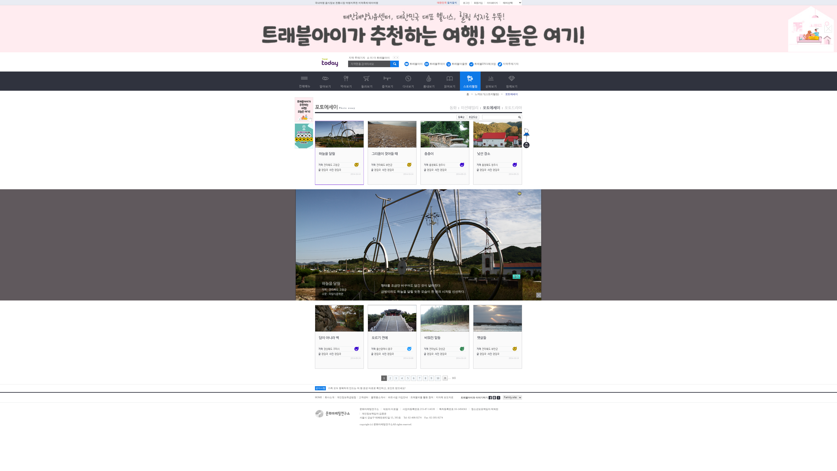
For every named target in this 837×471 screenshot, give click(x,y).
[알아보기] (325, 81)
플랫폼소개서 (378, 397)
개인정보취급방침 (346, 397)
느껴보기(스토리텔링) (487, 94)
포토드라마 (513, 108)
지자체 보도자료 (444, 397)
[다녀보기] (408, 81)
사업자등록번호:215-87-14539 (419, 409)
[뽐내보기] (428, 81)
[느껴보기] (470, 81)
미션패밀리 (469, 108)
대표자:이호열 (390, 409)
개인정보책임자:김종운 (374, 413)
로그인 (466, 3)
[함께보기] (511, 81)
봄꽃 (376, 57)
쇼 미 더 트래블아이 (360, 57)
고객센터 (363, 397)
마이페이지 (492, 3)
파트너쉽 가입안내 (398, 397)
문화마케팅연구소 (369, 409)
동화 (453, 108)
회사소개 (329, 397)
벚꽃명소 (385, 57)
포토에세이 (491, 108)
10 (438, 378)
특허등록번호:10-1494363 (453, 409)
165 (454, 378)
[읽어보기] (449, 81)
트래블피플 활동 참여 (421, 397)
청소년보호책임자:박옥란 (484, 409)
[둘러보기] (366, 81)
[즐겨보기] (387, 81)
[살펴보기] (491, 81)
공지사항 (320, 388)
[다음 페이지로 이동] (445, 378)
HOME (318, 397)
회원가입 (478, 3)
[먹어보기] (346, 81)
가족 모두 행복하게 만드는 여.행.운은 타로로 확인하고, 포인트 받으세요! (367, 388)
